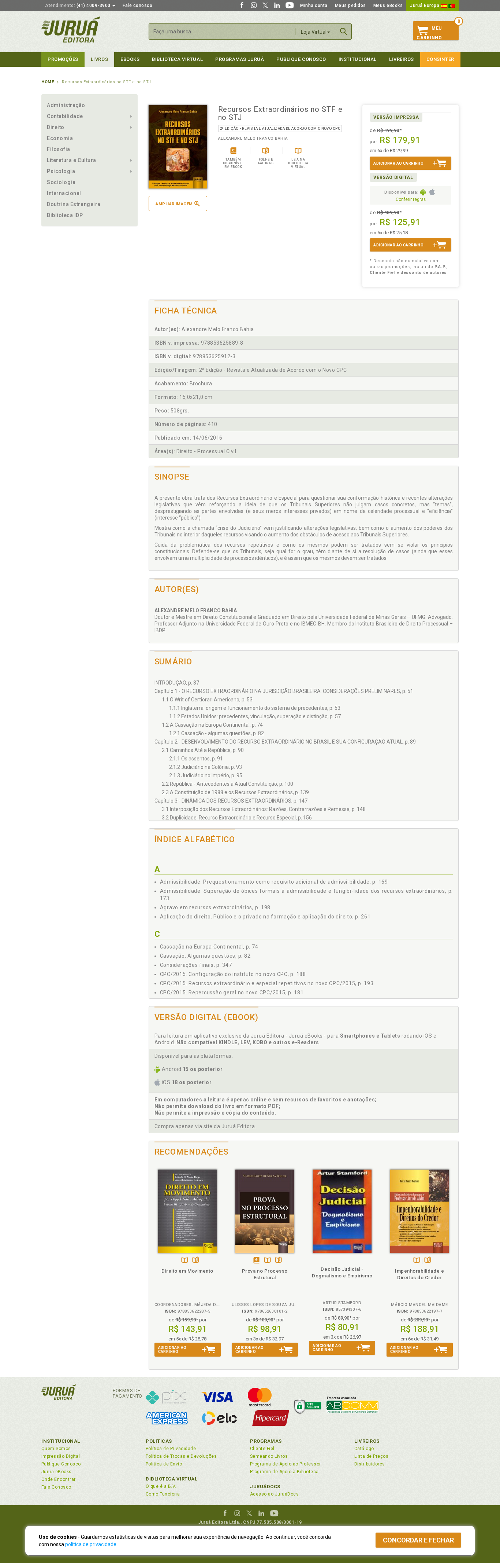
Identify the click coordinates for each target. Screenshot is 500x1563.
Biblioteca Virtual (172, 1479)
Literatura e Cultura (71, 160)
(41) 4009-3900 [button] (78, 5)
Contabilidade (65, 116)
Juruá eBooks (56, 1471)
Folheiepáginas (195, 1260)
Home (47, 82)
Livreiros (401, 59)
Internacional (64, 193)
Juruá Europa (425, 5)
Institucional (358, 59)
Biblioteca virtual (177, 59)
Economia (60, 138)
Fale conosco (137, 5)
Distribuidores (369, 1464)
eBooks (129, 59)
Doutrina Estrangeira (74, 204)
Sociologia (61, 182)
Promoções (63, 59)
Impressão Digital (60, 1456)
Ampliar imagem (174, 204)
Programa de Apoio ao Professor (285, 1464)
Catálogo (364, 1448)
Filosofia (58, 149)
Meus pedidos (350, 5)
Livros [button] (99, 59)
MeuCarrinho (429, 33)
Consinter (440, 59)
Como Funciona (163, 1494)
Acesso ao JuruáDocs (274, 1494)
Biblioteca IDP (65, 215)
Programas (266, 1441)
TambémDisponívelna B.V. (185, 1260)
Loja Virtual (314, 32)
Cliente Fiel (262, 1448)
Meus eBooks (388, 5)
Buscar (343, 31)
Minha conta (314, 5)
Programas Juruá (239, 59)
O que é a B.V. (161, 1486)
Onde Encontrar (58, 1479)
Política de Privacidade (171, 1448)
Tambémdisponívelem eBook (256, 1260)
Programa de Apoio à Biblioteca (284, 1471)
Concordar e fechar (418, 1540)
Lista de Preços (371, 1456)
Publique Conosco (301, 59)
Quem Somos (56, 1448)
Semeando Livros (269, 1456)
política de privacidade (90, 1544)
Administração (66, 105)
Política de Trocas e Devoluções (181, 1456)
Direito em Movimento (187, 1271)
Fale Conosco (56, 1487)
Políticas (159, 1441)
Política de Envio (164, 1464)
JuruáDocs (265, 1486)
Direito (55, 127)
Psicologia (61, 171)
